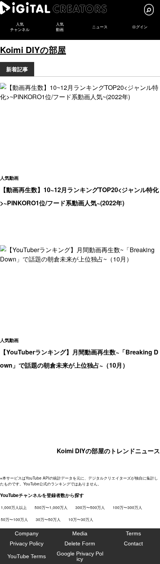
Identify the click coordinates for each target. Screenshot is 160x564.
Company (26, 533)
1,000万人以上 (14, 507)
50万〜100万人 (14, 519)
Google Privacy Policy (80, 556)
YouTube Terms (26, 556)
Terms (133, 533)
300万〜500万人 (90, 507)
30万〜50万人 (48, 519)
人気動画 (9, 177)
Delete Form (79, 543)
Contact (133, 543)
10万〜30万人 (80, 519)
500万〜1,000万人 (51, 507)
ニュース (100, 27)
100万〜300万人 (127, 507)
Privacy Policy (26, 543)
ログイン (140, 27)
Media (79, 533)
